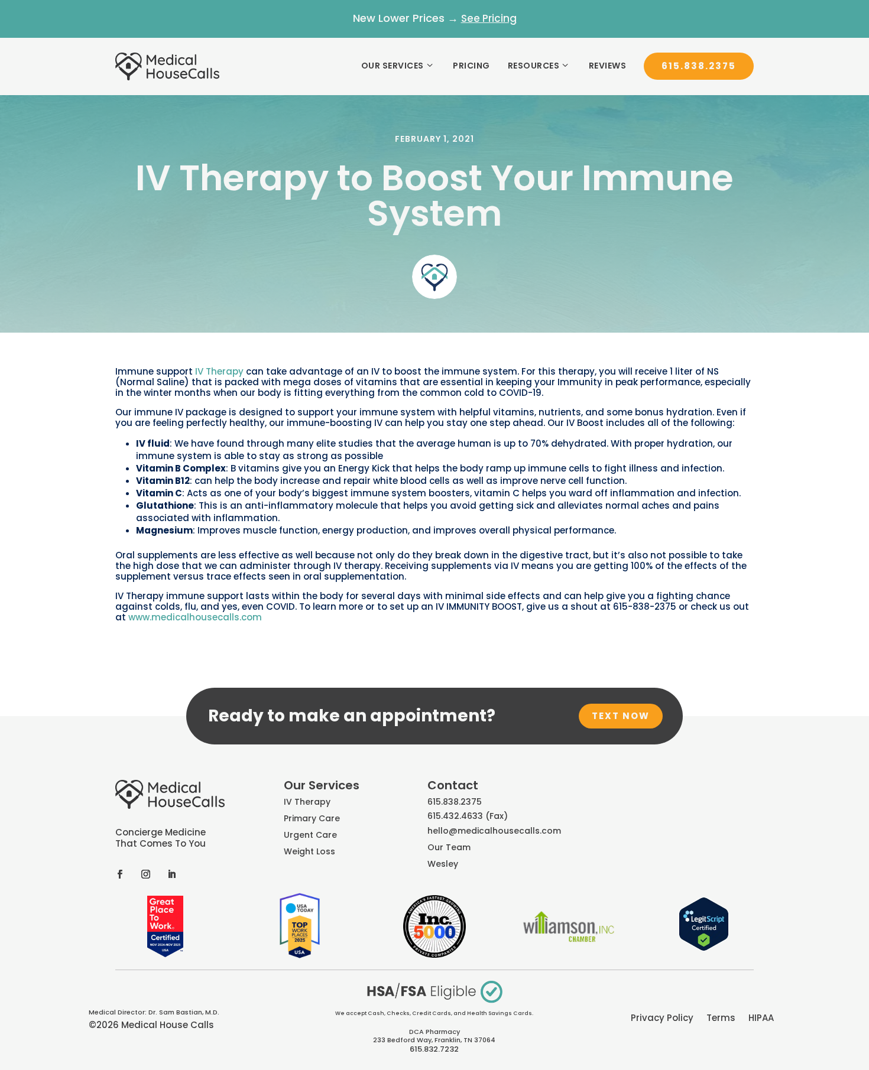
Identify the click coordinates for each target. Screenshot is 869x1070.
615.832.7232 (434, 1049)
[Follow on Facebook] (119, 874)
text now (621, 716)
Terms (720, 1019)
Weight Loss (309, 851)
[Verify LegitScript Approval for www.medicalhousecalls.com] (704, 948)
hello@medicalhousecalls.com (494, 831)
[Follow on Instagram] (145, 874)
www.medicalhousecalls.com (195, 617)
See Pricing (489, 18)
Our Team (449, 847)
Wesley (442, 864)
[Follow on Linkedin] (171, 874)
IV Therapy (219, 371)
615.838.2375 (699, 66)
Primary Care (312, 818)
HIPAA (761, 1019)
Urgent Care (310, 835)
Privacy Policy (662, 1019)
